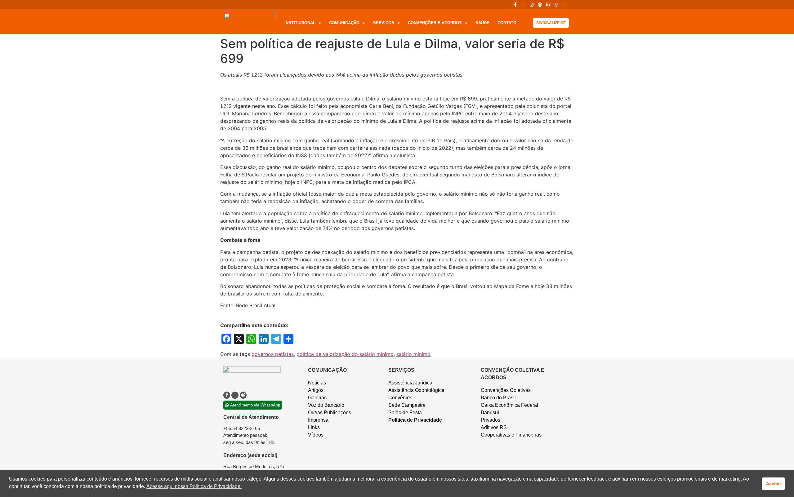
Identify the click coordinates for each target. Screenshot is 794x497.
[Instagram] (531, 4)
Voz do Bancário (326, 405)
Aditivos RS (494, 427)
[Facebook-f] (515, 4)
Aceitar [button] (773, 483)
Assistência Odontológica (416, 390)
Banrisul (490, 412)
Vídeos (315, 434)
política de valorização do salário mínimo (345, 354)
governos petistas (273, 354)
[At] (540, 4)
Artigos (315, 390)
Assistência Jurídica (410, 382)
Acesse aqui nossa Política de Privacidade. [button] (194, 486)
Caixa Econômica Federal (509, 405)
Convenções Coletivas (506, 390)
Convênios (400, 397)
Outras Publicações (329, 412)
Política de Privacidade (415, 420)
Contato (506, 22)
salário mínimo (413, 354)
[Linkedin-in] (548, 4)
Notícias (317, 382)
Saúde (482, 22)
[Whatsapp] (556, 4)
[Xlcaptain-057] (523, 4)
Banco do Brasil (498, 397)
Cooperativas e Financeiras (511, 434)
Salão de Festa (405, 412)
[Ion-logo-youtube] (564, 4)
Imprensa (318, 420)
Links (314, 427)
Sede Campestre (407, 405)
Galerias (317, 397)
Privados (490, 420)
